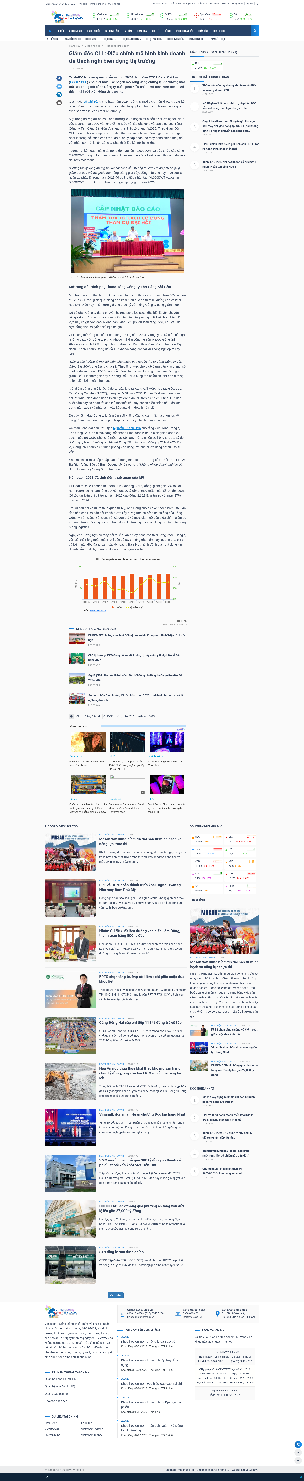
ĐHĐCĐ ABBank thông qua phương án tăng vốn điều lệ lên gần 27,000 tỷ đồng (235, 1070)
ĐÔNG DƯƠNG (219, 31)
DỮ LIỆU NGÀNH (108, 39)
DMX (231, 836)
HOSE (74, 82)
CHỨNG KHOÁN (75, 31)
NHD (231, 885)
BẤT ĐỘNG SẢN (112, 31)
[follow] (46, 1477)
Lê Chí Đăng (92, 101)
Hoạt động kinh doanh (202, 958)
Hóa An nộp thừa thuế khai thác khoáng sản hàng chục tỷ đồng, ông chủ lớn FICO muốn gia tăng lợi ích (140, 1073)
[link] (245, 30)
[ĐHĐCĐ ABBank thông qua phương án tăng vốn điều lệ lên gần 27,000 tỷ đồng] (70, 1218)
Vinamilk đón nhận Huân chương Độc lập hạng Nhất (142, 1114)
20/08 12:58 (207, 135)
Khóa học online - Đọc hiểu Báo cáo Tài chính (153, 1383)
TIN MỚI (60, 31)
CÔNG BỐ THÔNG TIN (73, 39)
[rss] (257, 3)
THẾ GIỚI (167, 31)
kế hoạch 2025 (146, 716)
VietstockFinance (160, 3)
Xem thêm (115, 1295)
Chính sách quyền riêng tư (212, 1469)
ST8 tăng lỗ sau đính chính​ (121, 1252)
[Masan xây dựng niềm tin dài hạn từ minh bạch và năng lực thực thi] (70, 851)
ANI (197, 885)
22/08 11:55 (207, 1141)
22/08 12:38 (133, 881)
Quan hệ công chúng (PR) (61, 1378)
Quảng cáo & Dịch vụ (245, 1469)
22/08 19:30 (207, 1177)
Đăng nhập (237, 3)
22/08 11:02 (133, 972)
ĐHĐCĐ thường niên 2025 (96, 628)
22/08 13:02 (133, 835)
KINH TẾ (155, 31)
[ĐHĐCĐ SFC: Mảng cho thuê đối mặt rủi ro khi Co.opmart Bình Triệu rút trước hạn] (77, 639)
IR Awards (214, 3)
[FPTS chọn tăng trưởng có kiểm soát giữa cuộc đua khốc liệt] (70, 989)
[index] (94, 15)
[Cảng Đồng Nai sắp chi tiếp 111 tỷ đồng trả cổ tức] (70, 1035)
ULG (197, 836)
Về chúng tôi (186, 1469)
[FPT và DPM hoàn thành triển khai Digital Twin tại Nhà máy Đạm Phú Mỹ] (70, 897)
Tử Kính (182, 621)
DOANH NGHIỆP (93, 31)
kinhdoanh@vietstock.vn (140, 1316)
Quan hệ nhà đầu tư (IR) (60, 1386)
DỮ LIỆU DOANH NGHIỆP (130, 39)
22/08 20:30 (207, 1159)
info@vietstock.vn (192, 1316)
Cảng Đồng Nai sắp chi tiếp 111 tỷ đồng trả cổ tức (140, 1022)
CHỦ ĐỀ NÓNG (52, 39)
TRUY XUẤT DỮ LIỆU (217, 39)
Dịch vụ (225, 3)
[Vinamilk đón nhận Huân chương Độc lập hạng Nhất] (70, 1127)
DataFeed (51, 1423)
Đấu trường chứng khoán (183, 3)
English (249, 3)
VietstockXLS (53, 1429)
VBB (197, 861)
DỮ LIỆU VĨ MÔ (91, 39)
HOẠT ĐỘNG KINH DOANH (111, 835)
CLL (84, 82)
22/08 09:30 (133, 1018)
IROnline (86, 1423)
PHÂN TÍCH (203, 31)
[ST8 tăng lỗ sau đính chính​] (70, 1264)
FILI (165, 624)
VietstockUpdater (92, 1429)
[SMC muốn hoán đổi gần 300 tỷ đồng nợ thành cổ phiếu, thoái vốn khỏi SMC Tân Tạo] (70, 1172)
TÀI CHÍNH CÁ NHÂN (185, 31)
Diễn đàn (202, 3)
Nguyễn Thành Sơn (127, 428)
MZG (231, 873)
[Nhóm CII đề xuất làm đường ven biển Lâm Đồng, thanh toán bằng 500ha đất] (70, 943)
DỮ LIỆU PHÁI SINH (153, 39)
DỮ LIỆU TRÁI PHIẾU (175, 39)
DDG (198, 873)
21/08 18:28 (207, 112)
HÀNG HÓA (142, 31)
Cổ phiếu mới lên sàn (206, 825)
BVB (231, 849)
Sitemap (170, 1469)
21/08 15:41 (133, 1248)
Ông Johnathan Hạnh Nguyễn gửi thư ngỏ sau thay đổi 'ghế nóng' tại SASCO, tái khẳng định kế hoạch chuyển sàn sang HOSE (230, 126)
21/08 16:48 (133, 1110)
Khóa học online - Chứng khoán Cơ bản (149, 1341)
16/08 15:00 (207, 170)
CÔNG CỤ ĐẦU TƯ (196, 39)
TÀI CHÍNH (128, 31)
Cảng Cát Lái (92, 716)
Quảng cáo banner (56, 1393)
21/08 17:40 (133, 1064)
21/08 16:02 (133, 1202)
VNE (231, 861)
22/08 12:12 (133, 926)
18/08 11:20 (207, 153)
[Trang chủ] (61, 1311)
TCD (197, 849)
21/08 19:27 (207, 94)
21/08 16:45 (133, 1156)
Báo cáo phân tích (56, 1401)
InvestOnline (52, 1435)
